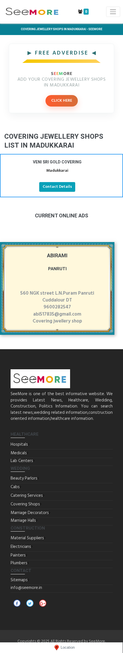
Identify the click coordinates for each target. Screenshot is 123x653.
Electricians (21, 547)
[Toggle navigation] (113, 12)
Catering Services (27, 496)
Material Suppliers (27, 538)
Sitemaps (19, 580)
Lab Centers (22, 461)
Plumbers (19, 563)
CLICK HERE (61, 100)
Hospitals (19, 444)
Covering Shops (25, 504)
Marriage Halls (23, 520)
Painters (18, 555)
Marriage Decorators (30, 513)
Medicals (19, 453)
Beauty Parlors (24, 478)
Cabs (15, 487)
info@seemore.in (26, 588)
